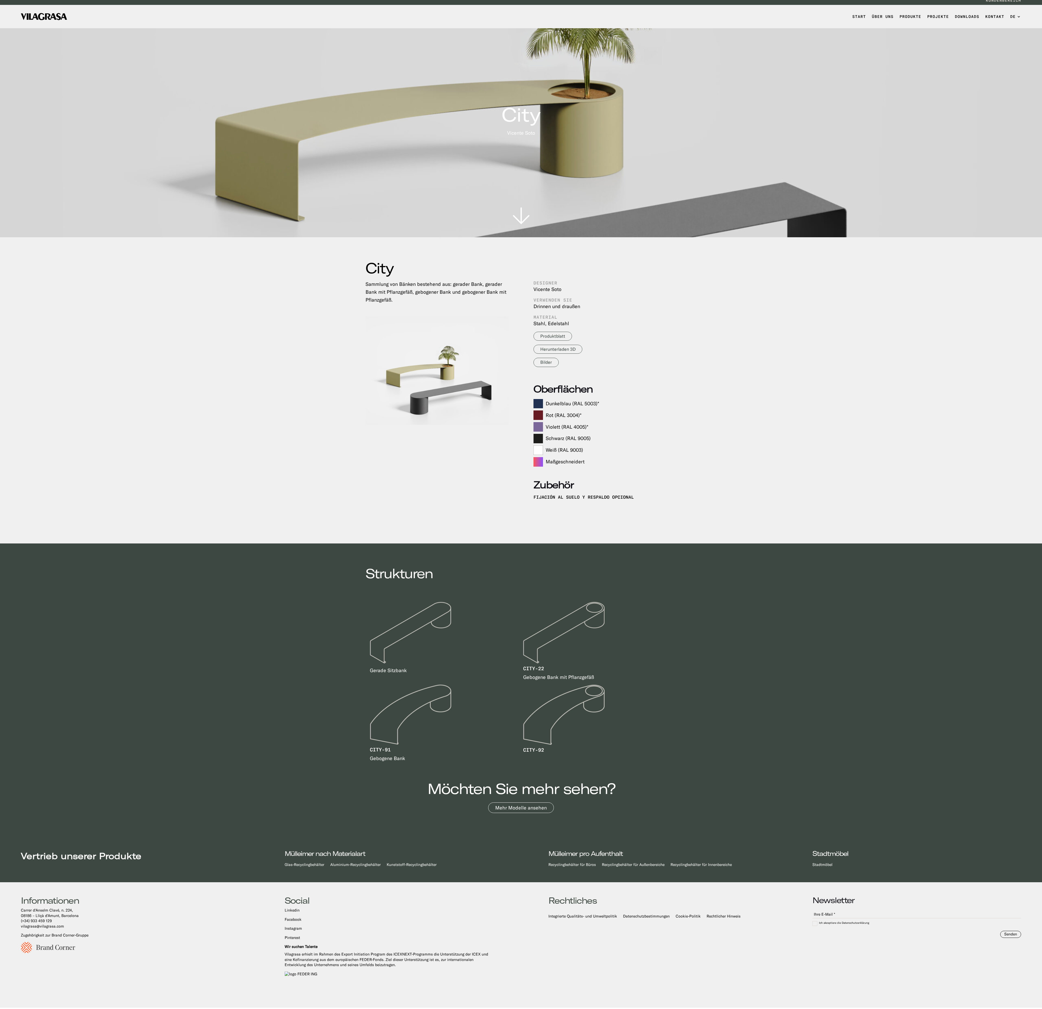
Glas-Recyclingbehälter (304, 865)
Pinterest (292, 937)
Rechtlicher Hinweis (724, 916)
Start (859, 16)
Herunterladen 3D (558, 349)
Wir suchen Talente (301, 946)
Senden (1010, 934)
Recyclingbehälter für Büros (572, 865)
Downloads (967, 16)
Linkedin (292, 910)
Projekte (938, 16)
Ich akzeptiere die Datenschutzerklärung (844, 922)
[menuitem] (1015, 16)
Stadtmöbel (822, 865)
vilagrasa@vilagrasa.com (42, 926)
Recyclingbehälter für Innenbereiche (701, 865)
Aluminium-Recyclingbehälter (355, 865)
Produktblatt (552, 336)
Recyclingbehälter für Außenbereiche (633, 865)
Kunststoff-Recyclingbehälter (412, 865)
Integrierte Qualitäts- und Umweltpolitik (582, 916)
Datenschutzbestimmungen (646, 916)
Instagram (293, 928)
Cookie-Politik (688, 916)
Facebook (293, 919)
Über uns (883, 16)
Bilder (546, 362)
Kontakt (994, 16)
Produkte (910, 16)
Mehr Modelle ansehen (521, 808)
